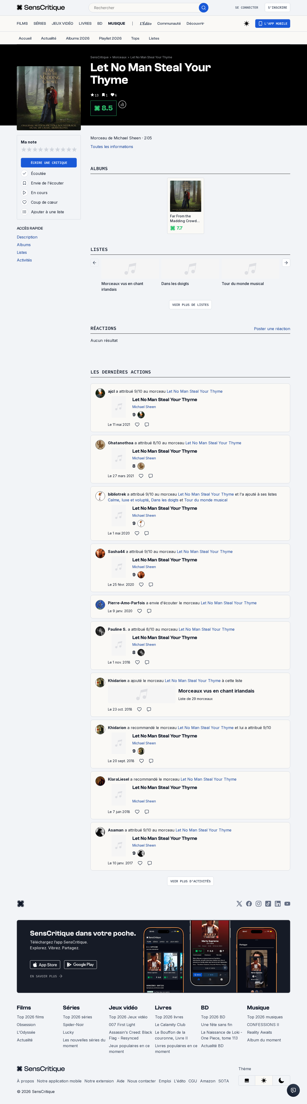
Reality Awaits (259, 1032)
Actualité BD (212, 1045)
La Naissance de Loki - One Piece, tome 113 (221, 1035)
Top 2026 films (30, 1017)
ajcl (111, 391)
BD (205, 1007)
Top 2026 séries (77, 1017)
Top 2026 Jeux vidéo (128, 1017)
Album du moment (264, 1040)
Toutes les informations (111, 146)
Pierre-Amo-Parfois (126, 602)
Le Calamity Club (170, 1024)
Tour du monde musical (205, 500)
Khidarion (117, 680)
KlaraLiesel (118, 779)
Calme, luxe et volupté (128, 500)
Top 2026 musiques (265, 1017)
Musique (258, 1007)
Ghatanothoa (120, 442)
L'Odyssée (26, 1032)
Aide (120, 1081)
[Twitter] (239, 905)
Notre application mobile (59, 1081)
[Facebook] (249, 905)
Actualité (25, 1040)
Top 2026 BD (213, 1017)
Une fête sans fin (216, 1024)
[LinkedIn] (278, 905)
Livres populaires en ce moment (176, 1048)
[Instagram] (258, 905)
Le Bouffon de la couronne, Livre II (171, 1035)
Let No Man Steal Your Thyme (151, 57)
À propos (25, 1081)
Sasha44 (116, 551)
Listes (99, 249)
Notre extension (99, 1081)
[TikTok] (268, 905)
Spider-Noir (73, 1024)
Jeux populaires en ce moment (129, 1048)
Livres (163, 1007)
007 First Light (122, 1024)
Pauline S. (117, 629)
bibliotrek (117, 494)
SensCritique (99, 57)
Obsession (26, 1024)
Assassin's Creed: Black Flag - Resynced (130, 1035)
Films (24, 1007)
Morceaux (119, 57)
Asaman (116, 830)
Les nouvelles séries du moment (84, 1043)
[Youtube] (287, 905)
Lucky (68, 1032)
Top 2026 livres (169, 1017)
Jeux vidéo (123, 1007)
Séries (71, 1007)
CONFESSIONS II (263, 1024)
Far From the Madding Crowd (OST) (183, 218)
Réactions (103, 328)
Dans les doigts (164, 500)
